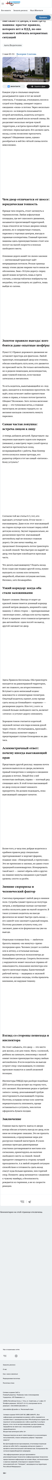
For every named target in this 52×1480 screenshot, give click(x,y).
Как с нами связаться (10, 1374)
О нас (5, 1369)
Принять (43, 17)
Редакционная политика (11, 1378)
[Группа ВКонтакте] (13, 86)
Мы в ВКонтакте (36, 10)
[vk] (22, 1201)
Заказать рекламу (20, 10)
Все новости (6, 10)
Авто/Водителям (13, 45)
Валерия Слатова (26, 54)
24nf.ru (17, 1392)
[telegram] (30, 1201)
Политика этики (8, 1383)
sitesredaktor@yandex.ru (19, 1406)
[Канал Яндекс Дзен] (38, 86)
